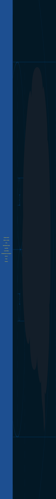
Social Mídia (6, 250)
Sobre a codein (6, 240)
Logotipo (6, 248)
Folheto (6, 261)
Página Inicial (6, 237)
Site (6, 242)
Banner (6, 256)
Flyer (6, 258)
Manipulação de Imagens (6, 253)
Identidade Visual (6, 245)
